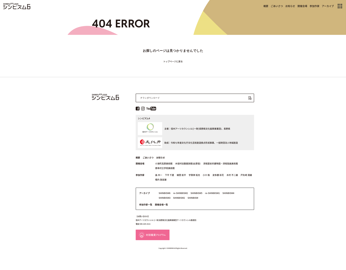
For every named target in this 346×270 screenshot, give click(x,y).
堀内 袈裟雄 (161, 179)
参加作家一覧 (145, 204)
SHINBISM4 (228, 193)
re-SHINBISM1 (212, 193)
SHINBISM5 (196, 193)
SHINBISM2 (179, 197)
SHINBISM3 (164, 197)
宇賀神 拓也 (194, 175)
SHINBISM (193, 197)
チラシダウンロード (150, 97)
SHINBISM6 (164, 193)
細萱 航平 (181, 175)
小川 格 (206, 175)
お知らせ (290, 6)
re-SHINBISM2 (180, 193)
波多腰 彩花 (218, 175)
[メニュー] (340, 6)
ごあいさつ (277, 6)
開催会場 (302, 6)
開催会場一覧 (161, 204)
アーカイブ (328, 6)
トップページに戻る (173, 61)
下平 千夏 (169, 175)
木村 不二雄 (232, 175)
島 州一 (158, 175)
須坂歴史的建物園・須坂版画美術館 (220, 163)
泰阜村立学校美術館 (165, 168)
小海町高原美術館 (163, 163)
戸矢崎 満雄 (246, 175)
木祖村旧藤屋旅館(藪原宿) (188, 163)
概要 (265, 6)
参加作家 (314, 6)
